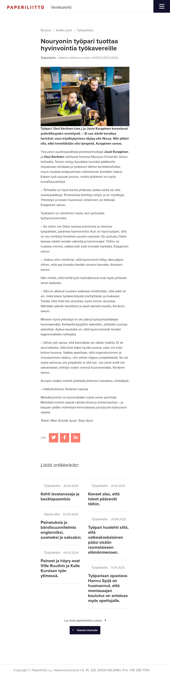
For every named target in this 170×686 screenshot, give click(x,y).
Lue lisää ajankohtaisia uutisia (83, 620)
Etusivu (46, 30)
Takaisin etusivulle (87, 630)
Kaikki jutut (64, 30)
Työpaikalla (85, 30)
